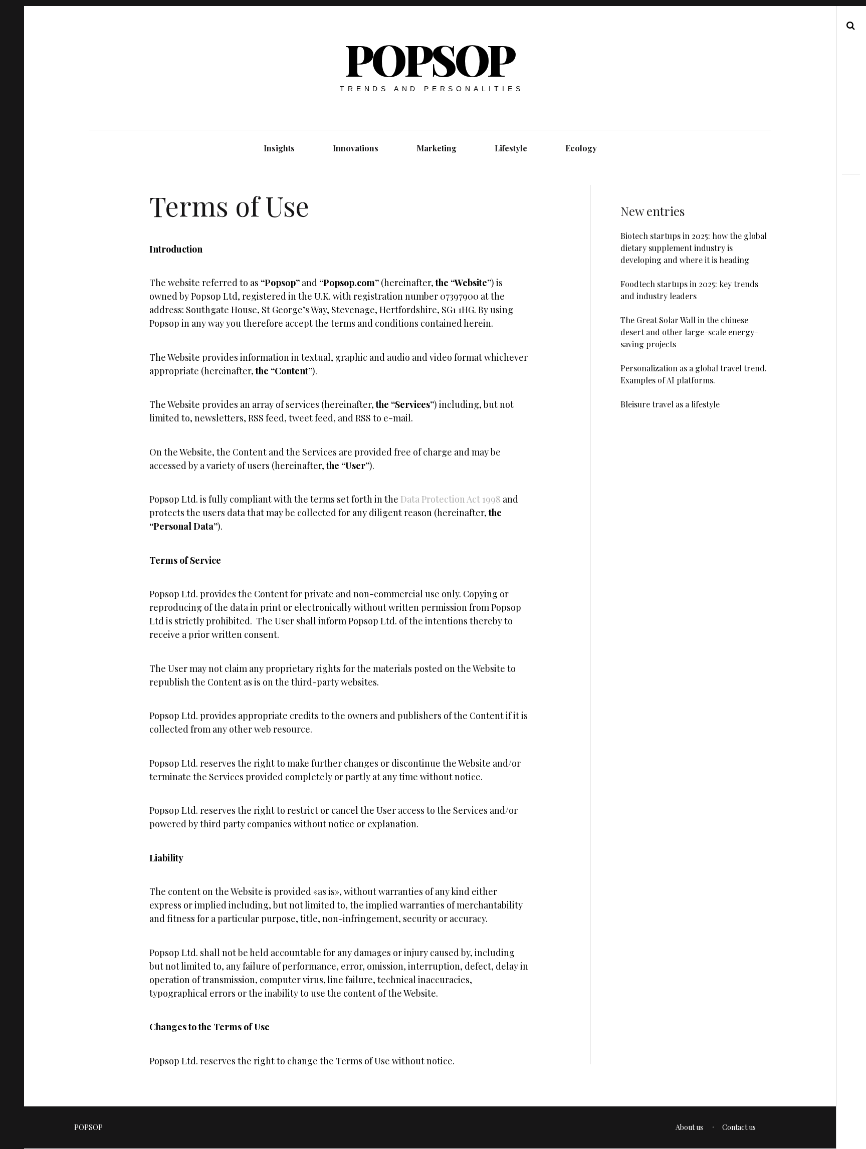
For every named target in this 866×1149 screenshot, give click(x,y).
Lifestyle (511, 148)
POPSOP (429, 59)
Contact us (739, 1127)
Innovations (355, 148)
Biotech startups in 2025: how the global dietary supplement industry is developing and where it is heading (693, 248)
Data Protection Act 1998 (450, 500)
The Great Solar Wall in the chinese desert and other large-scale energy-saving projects (689, 332)
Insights (279, 148)
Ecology (581, 148)
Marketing (436, 148)
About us (689, 1127)
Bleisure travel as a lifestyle (670, 404)
